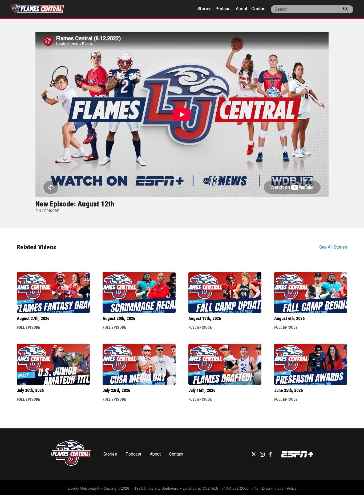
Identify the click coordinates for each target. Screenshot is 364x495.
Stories (204, 8)
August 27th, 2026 (33, 318)
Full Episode (28, 327)
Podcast (224, 8)
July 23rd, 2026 (116, 390)
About (241, 8)
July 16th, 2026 (201, 390)
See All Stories (333, 247)
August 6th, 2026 (289, 318)
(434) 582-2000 (236, 488)
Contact (259, 8)
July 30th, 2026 (30, 390)
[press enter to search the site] (345, 10)
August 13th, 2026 (204, 318)
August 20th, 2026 (119, 318)
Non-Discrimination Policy (275, 488)
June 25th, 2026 (288, 390)
